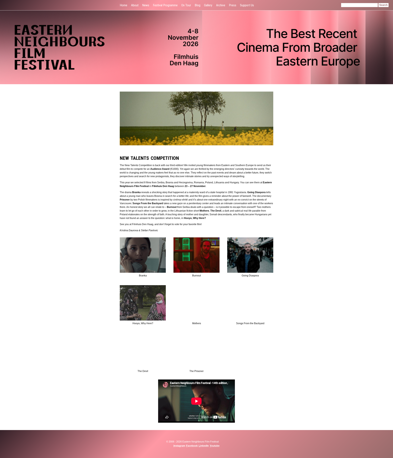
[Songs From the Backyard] (250, 303)
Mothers (204, 210)
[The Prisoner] (196, 351)
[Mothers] (196, 303)
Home (123, 5)
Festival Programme (165, 5)
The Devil (215, 210)
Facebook (192, 445)
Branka (136, 192)
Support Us (247, 5)
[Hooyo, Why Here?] (143, 303)
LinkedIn (204, 445)
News (145, 5)
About (134, 5)
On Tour (186, 5)
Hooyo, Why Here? (195, 218)
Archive (220, 5)
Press (232, 5)
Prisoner (125, 199)
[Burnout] (196, 255)
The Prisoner (196, 371)
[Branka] (143, 255)
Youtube (215, 445)
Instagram (179, 445)
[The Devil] (143, 351)
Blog (197, 5)
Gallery (208, 5)
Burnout (172, 207)
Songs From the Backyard (147, 203)
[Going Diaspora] (250, 255)
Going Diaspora (256, 192)
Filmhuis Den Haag (163, 186)
